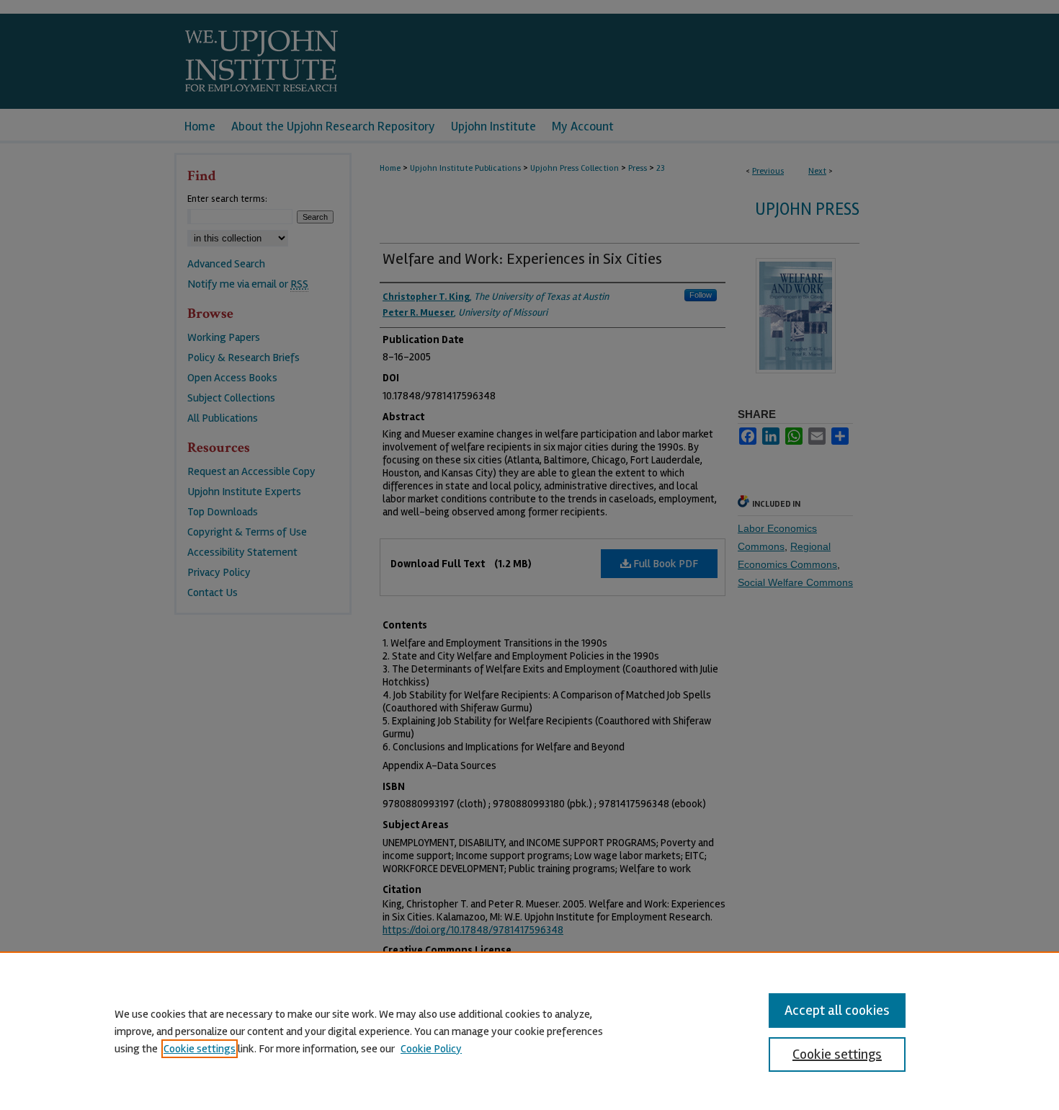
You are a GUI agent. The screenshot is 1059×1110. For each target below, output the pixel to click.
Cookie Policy (431, 1049)
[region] (529, 1030)
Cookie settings (200, 1049)
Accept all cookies (837, 1010)
